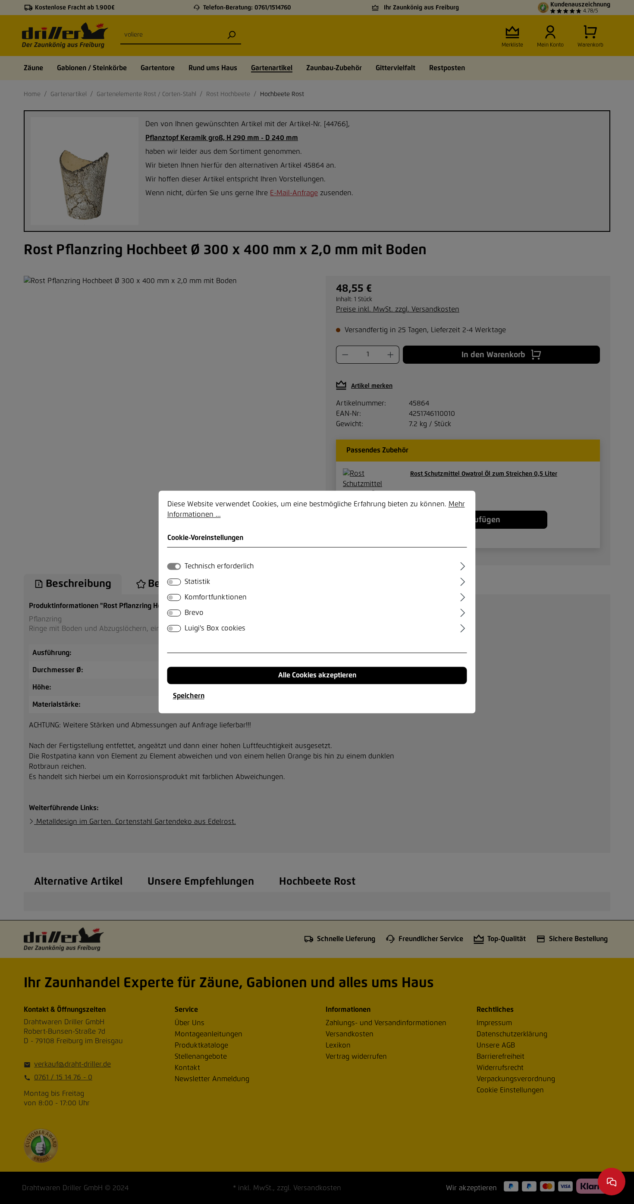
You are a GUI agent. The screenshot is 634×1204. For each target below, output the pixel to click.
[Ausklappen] (462, 565)
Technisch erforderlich (219, 566)
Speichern (188, 696)
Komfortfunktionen (216, 597)
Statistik (197, 582)
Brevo (194, 613)
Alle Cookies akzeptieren (317, 675)
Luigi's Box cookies (215, 628)
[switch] (174, 582)
